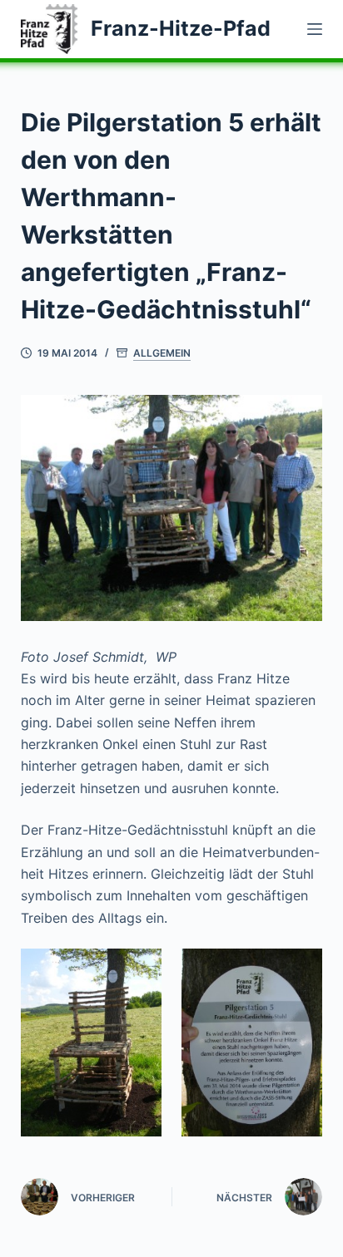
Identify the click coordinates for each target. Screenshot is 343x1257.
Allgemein (162, 353)
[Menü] (314, 29)
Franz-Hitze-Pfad (181, 28)
